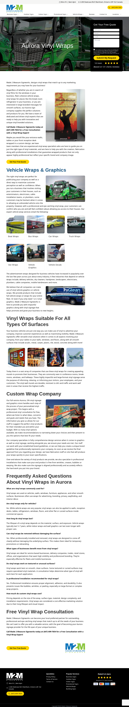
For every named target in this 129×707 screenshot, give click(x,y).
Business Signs (12, 14)
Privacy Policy (50, 677)
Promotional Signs (60, 14)
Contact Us (103, 14)
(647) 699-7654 (116, 7)
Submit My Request (106, 57)
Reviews (92, 14)
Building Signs (71, 689)
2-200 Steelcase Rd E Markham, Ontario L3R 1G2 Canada (101, 2)
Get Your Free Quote (18, 162)
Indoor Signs (43, 14)
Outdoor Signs (29, 14)
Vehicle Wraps (77, 14)
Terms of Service (51, 679)
